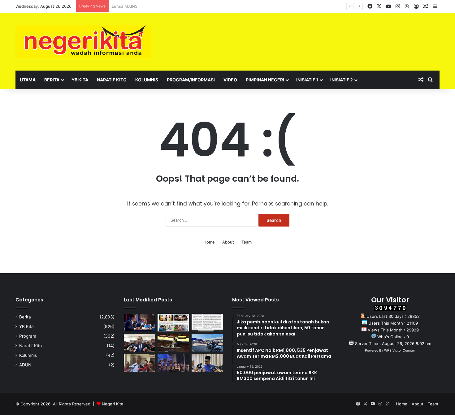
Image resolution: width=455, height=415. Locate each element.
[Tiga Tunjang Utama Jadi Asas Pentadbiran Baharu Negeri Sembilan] (173, 363)
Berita (51, 79)
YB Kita (80, 79)
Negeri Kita (112, 403)
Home (209, 242)
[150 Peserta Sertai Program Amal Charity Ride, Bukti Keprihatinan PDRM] (207, 343)
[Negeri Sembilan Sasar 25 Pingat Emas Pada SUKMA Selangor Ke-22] (207, 363)
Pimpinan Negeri (265, 79)
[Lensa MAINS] (173, 322)
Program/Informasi (191, 79)
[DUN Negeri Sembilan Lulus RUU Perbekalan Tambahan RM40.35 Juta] (139, 343)
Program (27, 336)
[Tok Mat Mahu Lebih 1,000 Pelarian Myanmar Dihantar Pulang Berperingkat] (139, 363)
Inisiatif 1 (307, 79)
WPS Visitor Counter (399, 350)
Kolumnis (146, 79)
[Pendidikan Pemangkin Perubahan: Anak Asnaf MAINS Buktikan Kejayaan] (207, 322)
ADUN (25, 364)
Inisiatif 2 (341, 79)
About (228, 242)
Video (230, 79)
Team (246, 242)
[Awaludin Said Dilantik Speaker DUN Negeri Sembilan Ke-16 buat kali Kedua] (173, 343)
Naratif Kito (112, 79)
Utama (28, 79)
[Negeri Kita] (83, 41)
